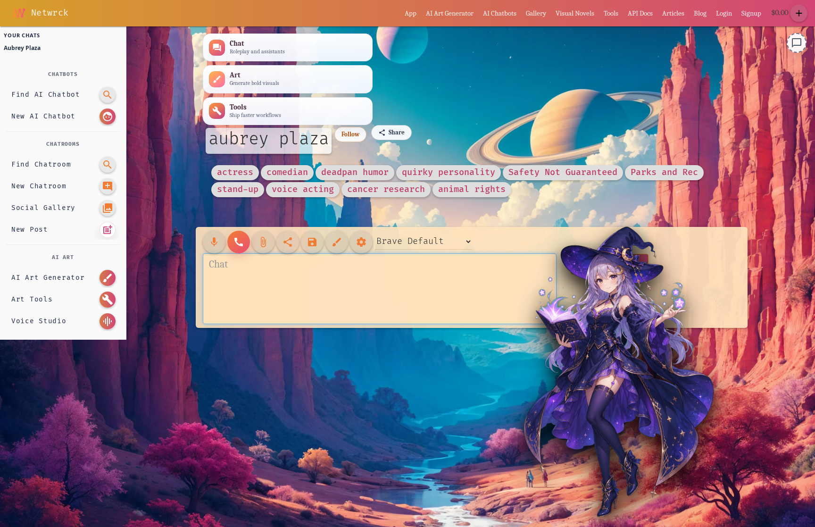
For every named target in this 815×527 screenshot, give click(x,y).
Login (724, 13)
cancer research (386, 189)
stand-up (237, 189)
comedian (287, 172)
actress (235, 172)
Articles (673, 13)
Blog (700, 13)
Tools (611, 13)
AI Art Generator (450, 13)
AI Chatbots (499, 13)
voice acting (303, 189)
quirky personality (448, 172)
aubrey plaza (268, 139)
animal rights (472, 189)
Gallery (536, 13)
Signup (751, 13)
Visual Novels (575, 13)
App (410, 13)
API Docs (640, 13)
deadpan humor (355, 172)
